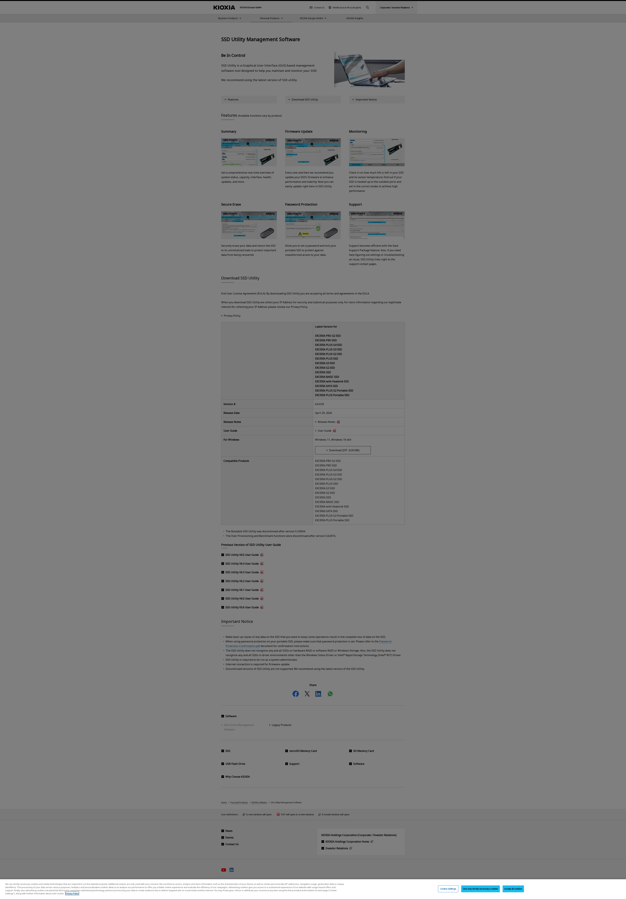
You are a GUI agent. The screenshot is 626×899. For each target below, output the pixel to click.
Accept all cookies (513, 888)
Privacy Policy (72, 893)
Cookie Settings (448, 888)
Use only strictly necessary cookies (480, 888)
